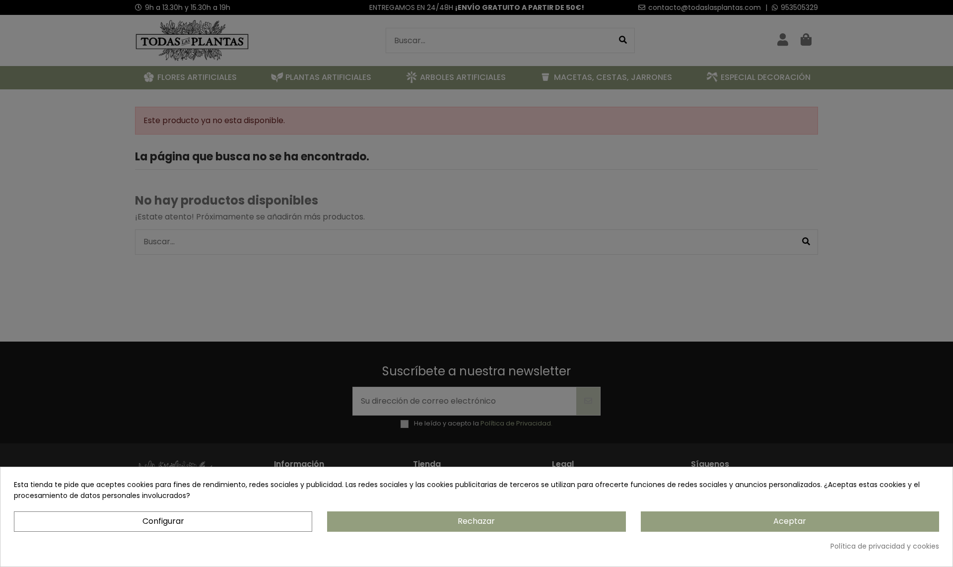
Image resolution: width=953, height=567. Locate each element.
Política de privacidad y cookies (884, 546)
